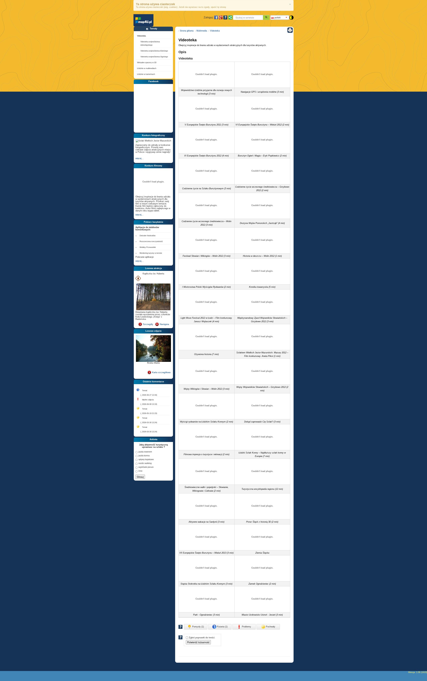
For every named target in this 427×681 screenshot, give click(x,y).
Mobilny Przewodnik (148, 247)
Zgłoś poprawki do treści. (202, 637)
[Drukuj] (290, 30)
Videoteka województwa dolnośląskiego (150, 43)
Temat (144, 390)
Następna (164, 324)
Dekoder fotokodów (147, 236)
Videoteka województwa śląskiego (154, 57)
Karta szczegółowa (161, 372)
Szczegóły (148, 324)
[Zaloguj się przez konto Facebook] (216, 17)
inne (140, 471)
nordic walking (145, 463)
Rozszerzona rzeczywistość (151, 241)
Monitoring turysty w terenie (151, 253)
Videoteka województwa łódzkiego (154, 51)
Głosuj (140, 476)
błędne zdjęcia (148, 400)
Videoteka (141, 36)
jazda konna (144, 455)
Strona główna (186, 30)
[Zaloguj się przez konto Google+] (221, 17)
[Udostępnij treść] (230, 17)
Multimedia (201, 30)
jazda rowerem (145, 452)
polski (278, 17)
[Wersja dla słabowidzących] (291, 17)
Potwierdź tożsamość (198, 642)
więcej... (139, 158)
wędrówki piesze (146, 467)
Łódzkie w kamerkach (146, 74)
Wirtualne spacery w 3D (146, 62)
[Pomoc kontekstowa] (225, 17)
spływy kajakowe (146, 459)
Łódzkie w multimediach (146, 68)
